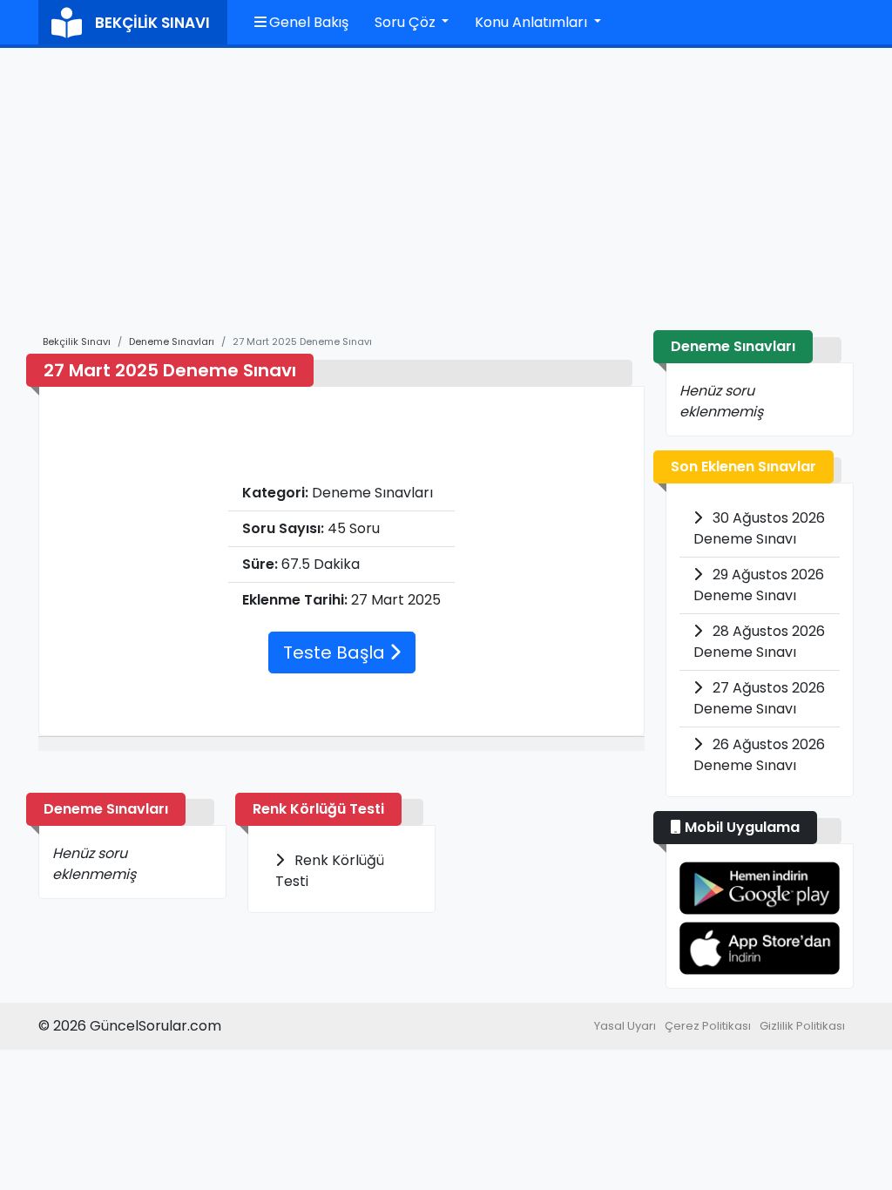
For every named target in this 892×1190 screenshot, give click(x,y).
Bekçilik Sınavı (77, 341)
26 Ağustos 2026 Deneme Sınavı (759, 754)
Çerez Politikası (708, 1026)
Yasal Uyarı (625, 1026)
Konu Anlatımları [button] (532, 22)
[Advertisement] (446, 199)
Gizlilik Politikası (802, 1026)
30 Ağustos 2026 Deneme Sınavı (759, 528)
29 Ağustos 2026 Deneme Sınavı (758, 585)
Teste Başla (336, 652)
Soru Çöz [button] (406, 22)
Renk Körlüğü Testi (318, 809)
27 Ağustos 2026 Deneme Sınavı (759, 698)
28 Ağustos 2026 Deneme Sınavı (759, 641)
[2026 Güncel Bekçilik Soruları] (759, 888)
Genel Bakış (307, 22)
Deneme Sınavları (171, 341)
